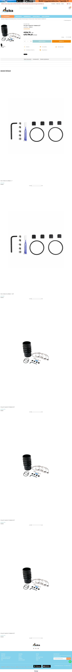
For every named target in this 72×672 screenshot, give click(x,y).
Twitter (67, 37)
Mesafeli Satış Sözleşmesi (5, 658)
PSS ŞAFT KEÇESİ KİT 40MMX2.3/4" (8, 633)
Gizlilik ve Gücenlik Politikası (6, 657)
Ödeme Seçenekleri (44, 59)
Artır (42, 185)
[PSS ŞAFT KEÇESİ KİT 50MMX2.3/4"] (36, 352)
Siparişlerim (20, 658)
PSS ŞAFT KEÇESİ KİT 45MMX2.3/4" (8, 520)
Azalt (30, 185)
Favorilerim (53, 3)
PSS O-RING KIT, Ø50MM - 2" (6, 180)
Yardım (37, 655)
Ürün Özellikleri (27, 59)
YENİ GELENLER (18, 16)
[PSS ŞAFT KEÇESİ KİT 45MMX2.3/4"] (36, 465)
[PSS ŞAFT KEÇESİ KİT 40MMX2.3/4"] (36, 579)
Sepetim (20, 657)
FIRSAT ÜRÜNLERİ (45, 16)
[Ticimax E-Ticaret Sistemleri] (36, 671)
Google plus (70, 37)
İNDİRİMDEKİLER (27, 16)
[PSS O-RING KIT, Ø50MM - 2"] (36, 126)
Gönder (68, 658)
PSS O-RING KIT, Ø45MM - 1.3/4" (7, 294)
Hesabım (20, 655)
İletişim (62, 3)
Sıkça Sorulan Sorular (39, 657)
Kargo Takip (38, 658)
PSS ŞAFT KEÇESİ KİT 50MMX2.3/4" (8, 407)
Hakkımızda (58, 3)
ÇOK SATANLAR (36, 16)
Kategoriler (6, 16)
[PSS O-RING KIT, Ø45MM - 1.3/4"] (36, 239)
